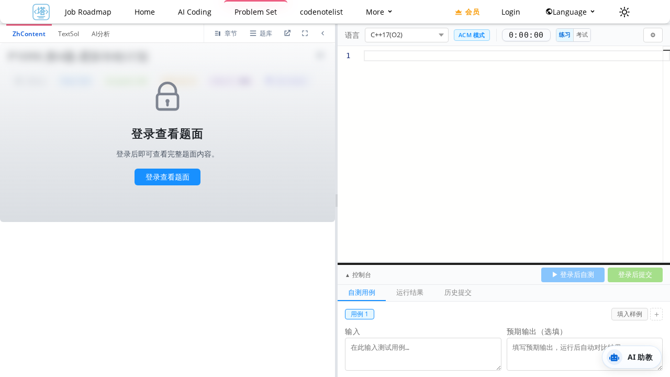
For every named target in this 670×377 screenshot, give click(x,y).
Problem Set (255, 12)
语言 (352, 35)
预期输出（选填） (537, 331)
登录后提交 (635, 274)
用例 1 (359, 313)
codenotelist (321, 12)
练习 (565, 34)
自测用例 (361, 292)
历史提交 (458, 292)
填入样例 (629, 313)
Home (145, 12)
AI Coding (194, 12)
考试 (582, 34)
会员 (472, 11)
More (376, 12)
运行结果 (409, 292)
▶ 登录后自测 (573, 274)
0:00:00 (526, 35)
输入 (352, 331)
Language (571, 12)
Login (510, 12)
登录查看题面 (167, 176)
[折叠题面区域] (322, 33)
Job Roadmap (88, 12)
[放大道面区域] (304, 33)
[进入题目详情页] (287, 33)
